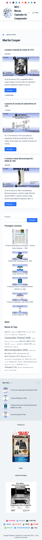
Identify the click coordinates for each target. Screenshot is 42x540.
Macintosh (8, 347)
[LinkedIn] (16, 2)
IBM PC (30, 341)
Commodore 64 (14, 334)
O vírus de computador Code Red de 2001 (20, 302)
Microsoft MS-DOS (8, 359)
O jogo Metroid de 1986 (20, 274)
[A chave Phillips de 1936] (6, 398)
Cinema (7, 334)
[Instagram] (7, 2)
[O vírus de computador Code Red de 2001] (6, 390)
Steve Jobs (7, 364)
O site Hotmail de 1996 (18, 415)
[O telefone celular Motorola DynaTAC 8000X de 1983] (21, 177)
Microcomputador (16, 350)
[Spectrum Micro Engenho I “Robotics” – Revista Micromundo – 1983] (21, 497)
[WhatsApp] (28, 2)
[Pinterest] (22, 2)
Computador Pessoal (18, 337)
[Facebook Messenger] (31, 2)
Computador (22, 334)
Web (20, 367)
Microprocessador (23, 353)
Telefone (13, 364)
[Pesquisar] (28, 12)
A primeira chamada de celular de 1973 (19, 50)
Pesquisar (7, 217)
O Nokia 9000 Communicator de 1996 (20, 261)
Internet (28, 344)
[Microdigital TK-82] (21, 446)
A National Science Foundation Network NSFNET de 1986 (24, 406)
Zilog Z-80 (12, 370)
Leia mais (11, 90)
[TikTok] (19, 2)
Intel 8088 (20, 344)
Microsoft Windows (18, 359)
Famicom (7, 341)
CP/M (33, 338)
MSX (34, 359)
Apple (8, 332)
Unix (26, 364)
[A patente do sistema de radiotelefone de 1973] (21, 122)
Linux (34, 344)
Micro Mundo (10, 353)
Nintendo (13, 362)
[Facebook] (10, 2)
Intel (7, 344)
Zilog (6, 370)
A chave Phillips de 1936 (20, 315)
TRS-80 (20, 364)
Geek (17, 341)
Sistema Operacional (29, 362)
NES (6, 361)
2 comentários (9, 95)
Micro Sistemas (12, 356)
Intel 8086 (13, 344)
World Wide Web (28, 367)
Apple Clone (14, 332)
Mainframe (15, 346)
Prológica (20, 361)
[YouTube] (25, 2)
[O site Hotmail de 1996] (6, 415)
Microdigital (32, 350)
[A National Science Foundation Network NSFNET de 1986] (6, 406)
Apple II (21, 332)
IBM (22, 341)
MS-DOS (28, 359)
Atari (28, 332)
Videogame (11, 367)
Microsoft (26, 356)
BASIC (34, 332)
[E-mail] (34, 2)
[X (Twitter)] (13, 2)
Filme (12, 341)
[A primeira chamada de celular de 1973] (21, 66)
